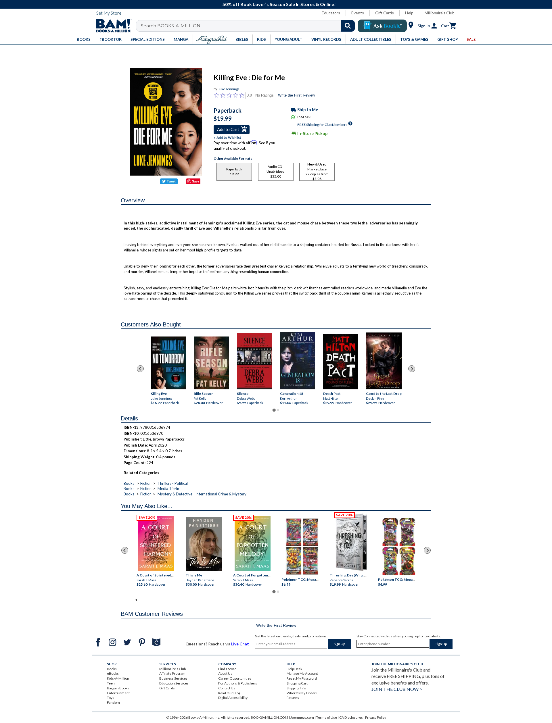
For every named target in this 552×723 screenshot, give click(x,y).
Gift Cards (384, 12)
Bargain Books (118, 688)
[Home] (112, 25)
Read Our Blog (229, 693)
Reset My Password (302, 678)
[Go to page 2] (278, 410)
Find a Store (227, 669)
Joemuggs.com (302, 717)
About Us (225, 673)
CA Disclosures (351, 717)
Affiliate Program (172, 673)
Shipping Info (296, 688)
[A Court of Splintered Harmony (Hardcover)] (156, 543)
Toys (110, 697)
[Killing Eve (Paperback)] (168, 362)
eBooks (113, 673)
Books (129, 483)
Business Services (173, 678)
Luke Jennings (228, 89)
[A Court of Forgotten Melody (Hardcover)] (253, 543)
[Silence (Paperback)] (254, 361)
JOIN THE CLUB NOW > (396, 689)
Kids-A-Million (118, 678)
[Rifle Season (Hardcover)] (211, 362)
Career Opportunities (234, 678)
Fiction (146, 483)
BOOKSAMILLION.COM (269, 717)
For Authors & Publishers (237, 683)
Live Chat (240, 643)
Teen (111, 683)
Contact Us (226, 688)
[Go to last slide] (140, 368)
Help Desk (294, 669)
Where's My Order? (302, 693)
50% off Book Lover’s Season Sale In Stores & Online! (279, 4)
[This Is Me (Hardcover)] (203, 544)
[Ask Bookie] (382, 26)
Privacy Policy (375, 717)
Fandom (113, 702)
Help (409, 12)
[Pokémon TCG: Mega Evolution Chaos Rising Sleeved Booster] (302, 546)
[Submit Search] (348, 26)
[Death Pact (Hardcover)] (340, 361)
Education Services (174, 683)
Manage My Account (302, 673)
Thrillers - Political (173, 483)
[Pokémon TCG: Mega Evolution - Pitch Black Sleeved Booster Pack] (398, 546)
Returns (293, 697)
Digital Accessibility (233, 697)
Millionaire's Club (440, 12)
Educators (331, 12)
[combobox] (249, 25)
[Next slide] (411, 368)
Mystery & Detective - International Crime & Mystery (202, 494)
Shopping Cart (297, 683)
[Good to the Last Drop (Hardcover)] (384, 360)
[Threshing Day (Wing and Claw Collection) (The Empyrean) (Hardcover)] (351, 542)
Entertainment (118, 693)
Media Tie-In (168, 488)
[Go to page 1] (273, 410)
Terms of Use (326, 717)
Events (357, 12)
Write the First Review (296, 95)
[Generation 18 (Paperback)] (297, 360)
